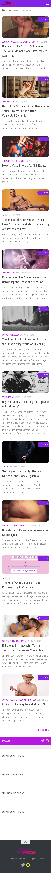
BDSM (4, 42)
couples (12, 42)
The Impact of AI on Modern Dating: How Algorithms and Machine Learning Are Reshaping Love (25, 224)
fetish (11, 397)
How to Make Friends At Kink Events (24, 165)
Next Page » (43, 729)
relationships (23, 42)
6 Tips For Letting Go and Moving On (24, 704)
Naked (12, 525)
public (11, 161)
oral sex (15, 335)
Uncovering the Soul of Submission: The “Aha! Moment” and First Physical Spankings (25, 51)
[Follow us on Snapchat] (47, 740)
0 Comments (43, 20)
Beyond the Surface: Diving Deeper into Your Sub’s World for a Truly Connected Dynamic (25, 111)
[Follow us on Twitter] (42, 740)
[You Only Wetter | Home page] (11, 3)
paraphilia (21, 525)
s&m (33, 42)
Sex (27, 641)
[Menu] (47, 3)
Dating (5, 215)
